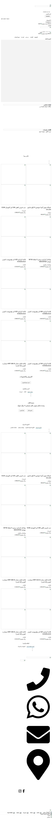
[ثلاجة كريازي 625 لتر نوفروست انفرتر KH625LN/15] (13, 278)
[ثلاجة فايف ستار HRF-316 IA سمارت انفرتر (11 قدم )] (38, 546)
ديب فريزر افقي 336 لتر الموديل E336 (14, 207)
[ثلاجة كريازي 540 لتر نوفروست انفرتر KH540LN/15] (38, 330)
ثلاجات (24, 264)
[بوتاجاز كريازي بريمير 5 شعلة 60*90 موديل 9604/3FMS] (38, 226)
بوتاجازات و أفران (47, 264)
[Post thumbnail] (22, 661)
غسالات (49, 212)
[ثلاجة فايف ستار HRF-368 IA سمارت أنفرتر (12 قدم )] (13, 330)
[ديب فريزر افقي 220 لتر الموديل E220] (13, 442)
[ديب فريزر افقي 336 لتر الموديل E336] (13, 174)
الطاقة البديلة (48, 802)
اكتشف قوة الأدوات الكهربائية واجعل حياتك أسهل (14, 664)
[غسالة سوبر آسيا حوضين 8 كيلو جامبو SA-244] (38, 174)
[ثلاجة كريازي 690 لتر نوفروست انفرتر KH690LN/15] (38, 278)
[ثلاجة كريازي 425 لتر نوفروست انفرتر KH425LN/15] (13, 226)
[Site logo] (43, 7)
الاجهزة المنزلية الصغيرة (45, 805)
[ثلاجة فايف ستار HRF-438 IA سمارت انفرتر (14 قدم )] (13, 598)
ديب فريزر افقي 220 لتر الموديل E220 (14, 476)
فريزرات (24, 210)
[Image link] (39, 660)
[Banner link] (26, 116)
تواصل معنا (21, 787)
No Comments (14, 667)
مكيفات (49, 800)
